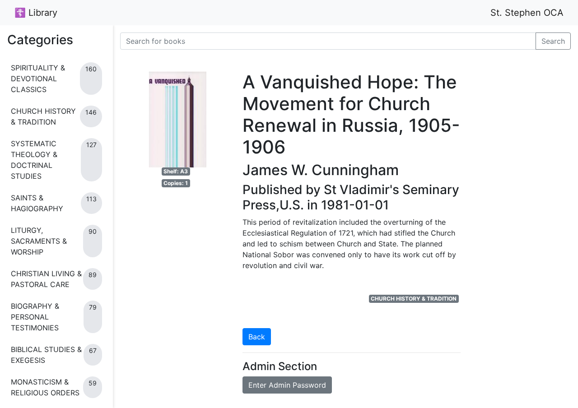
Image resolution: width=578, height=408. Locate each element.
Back (256, 336)
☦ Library (35, 12)
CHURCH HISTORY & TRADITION (414, 298)
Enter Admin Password (287, 384)
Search (553, 41)
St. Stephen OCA (527, 12)
